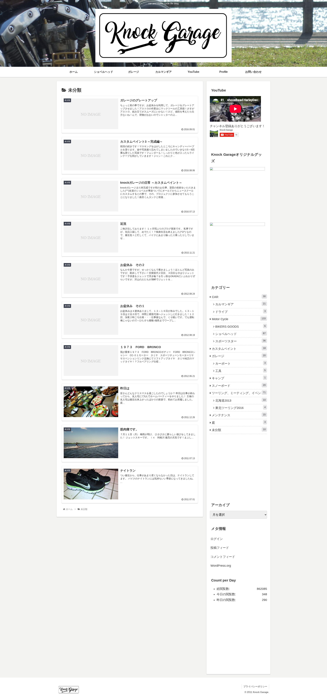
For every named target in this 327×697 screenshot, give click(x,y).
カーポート (240, 363)
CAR (239, 297)
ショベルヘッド (240, 334)
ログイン (217, 539)
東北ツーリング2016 (240, 408)
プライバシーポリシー (255, 686)
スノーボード (239, 385)
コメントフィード (223, 556)
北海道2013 (240, 400)
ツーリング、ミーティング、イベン (239, 393)
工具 (240, 371)
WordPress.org (221, 565)
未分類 (239, 430)
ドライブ (240, 311)
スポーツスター (240, 341)
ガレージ (239, 356)
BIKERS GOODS (240, 326)
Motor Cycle (239, 319)
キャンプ (239, 378)
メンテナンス (239, 415)
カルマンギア (240, 304)
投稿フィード (220, 547)
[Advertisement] (235, 471)
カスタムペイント (239, 348)
